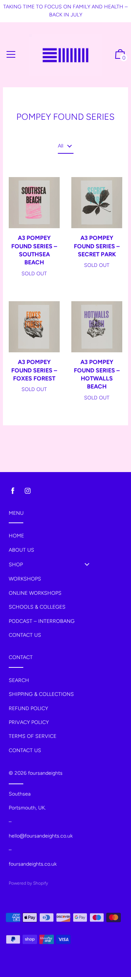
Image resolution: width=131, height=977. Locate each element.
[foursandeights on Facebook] (13, 491)
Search (19, 680)
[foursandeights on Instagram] (28, 491)
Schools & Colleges (37, 607)
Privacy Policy (29, 722)
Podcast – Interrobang (42, 621)
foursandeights (45, 773)
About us (21, 550)
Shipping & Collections (41, 694)
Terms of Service (32, 736)
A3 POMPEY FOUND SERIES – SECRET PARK (97, 246)
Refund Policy (28, 708)
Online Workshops (35, 593)
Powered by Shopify (28, 883)
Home (16, 536)
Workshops (25, 579)
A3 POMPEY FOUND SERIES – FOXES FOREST (34, 370)
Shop (16, 565)
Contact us (25, 635)
